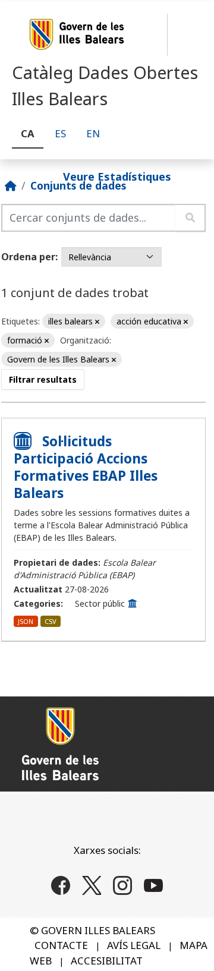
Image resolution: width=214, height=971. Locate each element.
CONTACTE (61, 945)
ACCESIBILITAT (107, 960)
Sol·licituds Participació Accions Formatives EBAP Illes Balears (86, 467)
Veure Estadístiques (117, 176)
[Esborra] (97, 321)
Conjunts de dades (78, 185)
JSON (25, 621)
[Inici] (11, 185)
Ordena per (28, 256)
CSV (50, 621)
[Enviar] (190, 218)
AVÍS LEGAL (133, 945)
